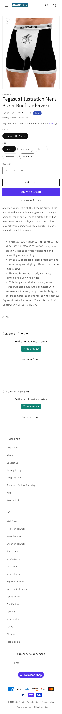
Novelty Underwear (17, 588)
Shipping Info (14, 477)
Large (43, 149)
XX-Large (28, 156)
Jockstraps (12, 551)
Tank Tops (12, 566)
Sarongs (11, 611)
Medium (25, 148)
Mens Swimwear (15, 536)
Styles (10, 626)
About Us (12, 455)
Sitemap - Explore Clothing (21, 485)
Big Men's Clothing (16, 581)
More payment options (31, 200)
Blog (9, 492)
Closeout (11, 634)
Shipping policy (41, 707)
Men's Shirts (13, 558)
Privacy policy (48, 702)
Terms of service (24, 707)
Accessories (13, 619)
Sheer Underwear (16, 543)
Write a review (31, 348)
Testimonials (13, 641)
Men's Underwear (16, 528)
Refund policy (33, 702)
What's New (13, 604)
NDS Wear (12, 521)
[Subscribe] (47, 663)
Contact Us (12, 462)
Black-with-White (15, 135)
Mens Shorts (13, 573)
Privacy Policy (14, 470)
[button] (6, 5)
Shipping (5, 118)
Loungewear (13, 596)
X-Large (12, 157)
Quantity (6, 163)
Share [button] (9, 317)
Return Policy (14, 500)
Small (9, 148)
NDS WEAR (12, 447)
